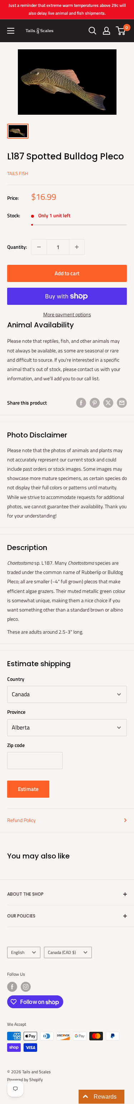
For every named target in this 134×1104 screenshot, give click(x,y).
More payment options (67, 314)
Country (15, 679)
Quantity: (17, 247)
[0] (120, 30)
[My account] (106, 31)
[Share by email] (122, 402)
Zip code (16, 745)
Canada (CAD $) (62, 952)
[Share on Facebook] (81, 402)
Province (16, 712)
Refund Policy (21, 820)
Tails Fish (17, 173)
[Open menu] (10, 31)
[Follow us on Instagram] (26, 987)
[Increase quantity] (76, 246)
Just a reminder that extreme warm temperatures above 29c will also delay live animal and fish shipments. (67, 9)
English (17, 952)
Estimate (28, 789)
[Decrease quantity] (38, 246)
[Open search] (92, 31)
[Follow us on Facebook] (12, 987)
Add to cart (67, 273)
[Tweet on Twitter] (108, 402)
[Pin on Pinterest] (95, 402)
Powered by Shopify (25, 1079)
